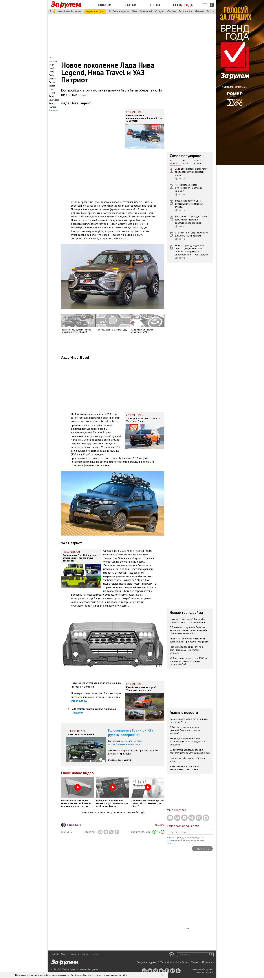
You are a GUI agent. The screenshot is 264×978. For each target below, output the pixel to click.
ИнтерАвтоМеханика (68, 11)
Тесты (155, 5)
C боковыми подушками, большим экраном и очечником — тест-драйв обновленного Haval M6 (188, 630)
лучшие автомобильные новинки (125, 742)
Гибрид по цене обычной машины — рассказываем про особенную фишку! (189, 640)
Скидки (171, 11)
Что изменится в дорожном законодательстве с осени (184, 768)
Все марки (53, 110)
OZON (161, 962)
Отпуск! (159, 11)
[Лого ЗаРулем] (66, 4)
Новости (104, 5)
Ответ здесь (78, 700)
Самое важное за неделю (183, 826)
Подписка (208, 962)
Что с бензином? (142, 11)
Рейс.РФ (200, 972)
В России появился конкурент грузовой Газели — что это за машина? (185, 730)
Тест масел (185, 11)
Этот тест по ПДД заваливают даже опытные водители (191, 234)
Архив (210, 972)
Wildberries (173, 962)
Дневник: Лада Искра (207, 11)
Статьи (130, 5)
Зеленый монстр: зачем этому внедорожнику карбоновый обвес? (191, 171)
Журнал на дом (95, 11)
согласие (171, 840)
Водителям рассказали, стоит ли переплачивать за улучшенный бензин (190, 751)
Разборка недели (119, 11)
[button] (161, 975)
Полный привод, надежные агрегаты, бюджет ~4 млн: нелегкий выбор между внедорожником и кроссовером (192, 250)
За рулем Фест (59, 953)
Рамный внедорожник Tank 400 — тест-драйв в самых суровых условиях (187, 649)
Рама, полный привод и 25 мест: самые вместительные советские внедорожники (192, 219)
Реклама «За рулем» (203, 969)
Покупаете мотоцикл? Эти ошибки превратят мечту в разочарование (188, 620)
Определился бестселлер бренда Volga (187, 759)
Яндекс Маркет (191, 962)
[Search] (211, 954)
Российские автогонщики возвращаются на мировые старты (189, 203)
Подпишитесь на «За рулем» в (112, 812)
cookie (91, 975)
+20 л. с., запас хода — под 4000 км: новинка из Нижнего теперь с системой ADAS (189, 661)
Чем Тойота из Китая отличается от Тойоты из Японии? (188, 187)
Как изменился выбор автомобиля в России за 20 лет (189, 720)
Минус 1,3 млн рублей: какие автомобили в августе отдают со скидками (187, 741)
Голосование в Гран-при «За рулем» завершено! (130, 732)
